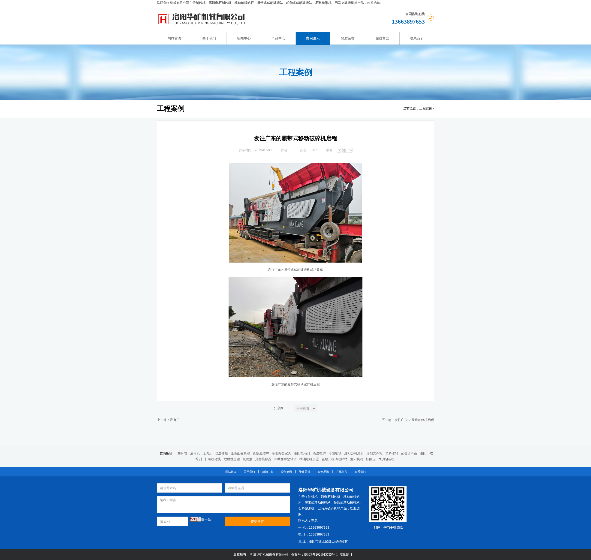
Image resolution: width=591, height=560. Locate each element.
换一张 (206, 519)
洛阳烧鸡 (356, 459)
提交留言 (257, 521)
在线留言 (341, 471)
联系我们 (360, 471)
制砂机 (313, 497)
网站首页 (230, 471)
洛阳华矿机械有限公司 (173, 3)
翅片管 (182, 453)
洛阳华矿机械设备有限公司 (326, 489)
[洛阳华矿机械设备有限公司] (248, 19)
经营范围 (286, 471)
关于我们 (249, 471)
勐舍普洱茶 (409, 453)
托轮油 (247, 459)
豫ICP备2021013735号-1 (321, 554)
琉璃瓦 (207, 453)
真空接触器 (263, 459)
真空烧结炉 (261, 453)
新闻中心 (267, 471)
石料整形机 (306, 508)
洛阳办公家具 (281, 453)
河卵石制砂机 (330, 497)
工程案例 (425, 108)
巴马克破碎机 (327, 508)
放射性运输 (232, 459)
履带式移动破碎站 (318, 502)
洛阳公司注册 (354, 453)
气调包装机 (386, 459)
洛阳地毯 (335, 453)
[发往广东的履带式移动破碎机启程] (295, 167)
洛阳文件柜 (374, 453)
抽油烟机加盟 (309, 459)
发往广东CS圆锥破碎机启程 (414, 420)
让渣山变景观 (240, 453)
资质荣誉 (304, 471)
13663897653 (408, 21)
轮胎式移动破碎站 (334, 459)
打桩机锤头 (213, 459)
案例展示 (323, 471)
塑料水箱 (391, 453)
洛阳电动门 (302, 453)
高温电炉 (319, 453)
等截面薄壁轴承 (285, 459)
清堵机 (195, 453)
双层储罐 (221, 453)
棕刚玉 (371, 459)
